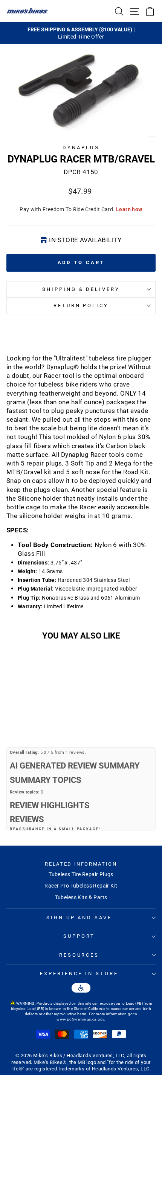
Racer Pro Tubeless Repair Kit (80, 886)
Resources (79, 955)
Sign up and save (79, 917)
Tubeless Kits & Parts (81, 897)
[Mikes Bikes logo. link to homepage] (27, 11)
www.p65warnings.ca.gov (80, 1019)
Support (79, 936)
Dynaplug (81, 147)
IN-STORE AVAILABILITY (85, 240)
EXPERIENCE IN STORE (79, 973)
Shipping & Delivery (81, 289)
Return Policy (81, 305)
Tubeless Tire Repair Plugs (81, 874)
